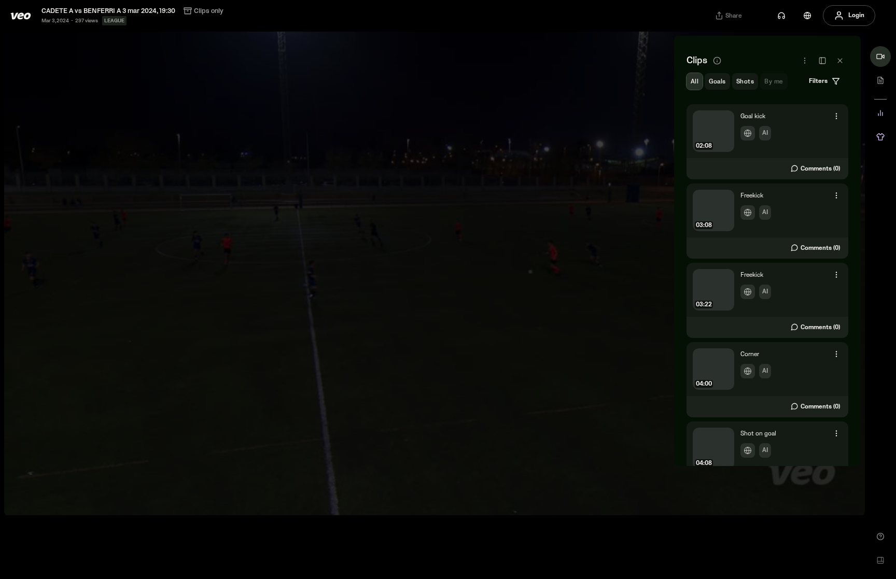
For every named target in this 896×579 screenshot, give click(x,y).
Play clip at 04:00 (767, 380)
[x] (840, 60)
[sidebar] (822, 60)
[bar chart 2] (880, 113)
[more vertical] (836, 116)
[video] (880, 56)
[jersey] (880, 136)
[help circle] (880, 536)
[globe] (807, 15)
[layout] (880, 560)
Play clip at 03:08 (767, 221)
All (694, 82)
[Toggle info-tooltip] (717, 60)
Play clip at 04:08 (767, 459)
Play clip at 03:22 (767, 300)
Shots (745, 82)
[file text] (880, 80)
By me (773, 82)
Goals (717, 82)
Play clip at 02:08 (767, 142)
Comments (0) (820, 169)
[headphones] (781, 15)
